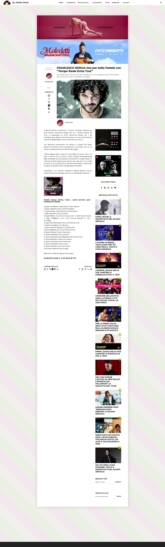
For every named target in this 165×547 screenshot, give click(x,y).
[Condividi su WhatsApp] (49, 95)
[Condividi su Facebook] (49, 99)
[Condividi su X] (49, 102)
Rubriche (115, 2)
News (61, 2)
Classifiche (96, 2)
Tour (107, 2)
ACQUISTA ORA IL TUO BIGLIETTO (60, 258)
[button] (49, 109)
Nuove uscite (83, 2)
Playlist (126, 2)
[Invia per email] (49, 112)
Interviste (71, 2)
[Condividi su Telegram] (49, 105)
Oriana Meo (49, 82)
